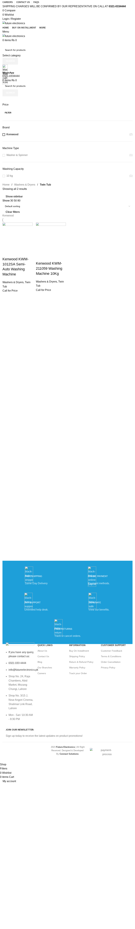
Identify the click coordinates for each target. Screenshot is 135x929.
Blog (40, 662)
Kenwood (12, 134)
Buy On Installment (79, 650)
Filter (8, 113)
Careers (42, 673)
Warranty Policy (77, 667)
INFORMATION (77, 645)
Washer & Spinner (17, 155)
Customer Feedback (111, 650)
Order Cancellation (111, 662)
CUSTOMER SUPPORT (113, 645)
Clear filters (13, 212)
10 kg (9, 175)
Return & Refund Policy (81, 662)
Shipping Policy (77, 656)
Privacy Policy (108, 667)
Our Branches (45, 667)
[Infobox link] (67, 381)
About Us (42, 650)
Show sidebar (14, 196)
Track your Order (78, 673)
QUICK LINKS (45, 645)
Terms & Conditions (111, 656)
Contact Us (43, 656)
